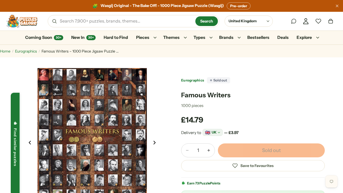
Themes (171, 37)
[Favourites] (318, 21)
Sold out (271, 150)
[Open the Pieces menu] (155, 38)
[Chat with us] (294, 21)
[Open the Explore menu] (318, 38)
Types (199, 37)
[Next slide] (156, 144)
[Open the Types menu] (211, 38)
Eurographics (26, 51)
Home (5, 51)
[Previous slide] (28, 144)
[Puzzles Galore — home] (22, 21)
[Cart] (331, 21)
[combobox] (125, 21)
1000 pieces (192, 105)
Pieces (142, 37)
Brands (226, 37)
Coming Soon (43, 37)
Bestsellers (258, 37)
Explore (304, 37)
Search (206, 21)
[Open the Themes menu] (185, 38)
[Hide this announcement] (337, 6)
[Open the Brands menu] (239, 38)
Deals (283, 37)
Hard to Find (116, 37)
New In (82, 37)
